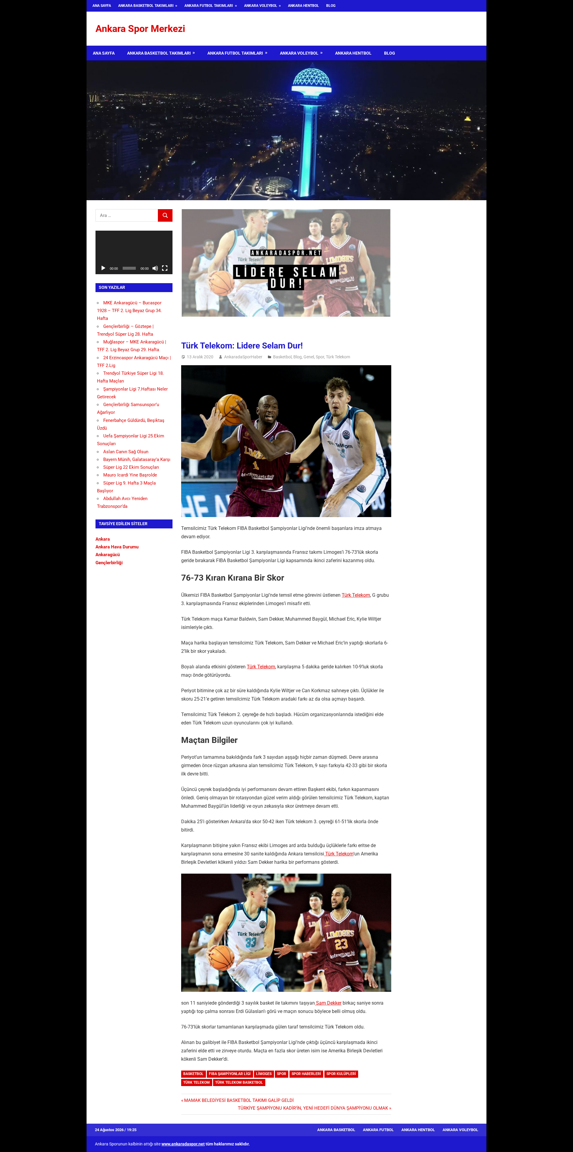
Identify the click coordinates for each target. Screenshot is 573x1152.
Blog (330, 6)
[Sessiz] (155, 268)
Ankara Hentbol (303, 6)
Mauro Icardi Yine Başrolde (130, 475)
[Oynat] (103, 268)
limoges (264, 1074)
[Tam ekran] (165, 268)
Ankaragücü (108, 554)
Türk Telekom (338, 356)
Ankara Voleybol (260, 6)
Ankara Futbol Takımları (208, 6)
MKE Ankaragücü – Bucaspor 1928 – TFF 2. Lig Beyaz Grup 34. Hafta (129, 310)
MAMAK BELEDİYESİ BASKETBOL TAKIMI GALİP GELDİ (239, 1100)
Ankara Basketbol (336, 1130)
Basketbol (282, 356)
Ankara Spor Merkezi (140, 28)
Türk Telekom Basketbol (239, 1082)
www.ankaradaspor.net (183, 1144)
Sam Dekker (328, 1003)
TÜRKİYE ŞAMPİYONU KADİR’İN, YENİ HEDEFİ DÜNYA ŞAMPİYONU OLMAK (313, 1108)
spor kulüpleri (341, 1074)
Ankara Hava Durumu (117, 547)
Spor (320, 356)
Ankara (103, 539)
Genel (309, 356)
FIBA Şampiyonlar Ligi (230, 1074)
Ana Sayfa (102, 6)
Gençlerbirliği (109, 562)
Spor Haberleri (306, 1074)
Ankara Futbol (378, 1130)
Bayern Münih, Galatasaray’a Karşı (136, 459)
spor (281, 1074)
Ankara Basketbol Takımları (146, 6)
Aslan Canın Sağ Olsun (125, 451)
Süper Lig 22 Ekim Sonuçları (131, 467)
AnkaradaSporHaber (243, 356)
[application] (134, 252)
